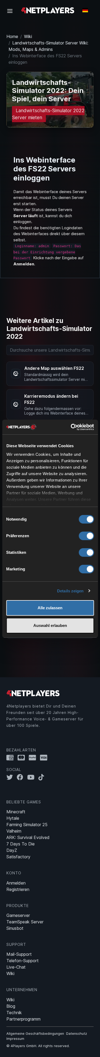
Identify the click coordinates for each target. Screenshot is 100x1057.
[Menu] (11, 10)
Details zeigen (70, 591)
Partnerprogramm (23, 1019)
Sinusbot (14, 928)
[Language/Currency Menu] (85, 10)
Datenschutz (76, 1034)
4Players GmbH (23, 1046)
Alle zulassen (50, 607)
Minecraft (15, 811)
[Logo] (47, 10)
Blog (10, 1006)
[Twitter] (11, 777)
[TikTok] (42, 777)
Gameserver (18, 915)
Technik (14, 1012)
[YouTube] (32, 777)
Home (12, 36)
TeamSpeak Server (24, 921)
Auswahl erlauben (50, 625)
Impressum (15, 1039)
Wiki (28, 36)
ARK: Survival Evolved (28, 837)
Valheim (13, 831)
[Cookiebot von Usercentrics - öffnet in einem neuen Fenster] (71, 427)
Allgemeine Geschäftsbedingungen (35, 1034)
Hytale (12, 818)
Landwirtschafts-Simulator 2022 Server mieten (48, 114)
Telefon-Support (22, 960)
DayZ (11, 850)
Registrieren (17, 889)
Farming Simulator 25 (26, 824)
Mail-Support (19, 954)
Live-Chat (16, 967)
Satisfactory (18, 856)
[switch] (86, 536)
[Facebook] (22, 777)
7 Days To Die (20, 844)
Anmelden (16, 883)
